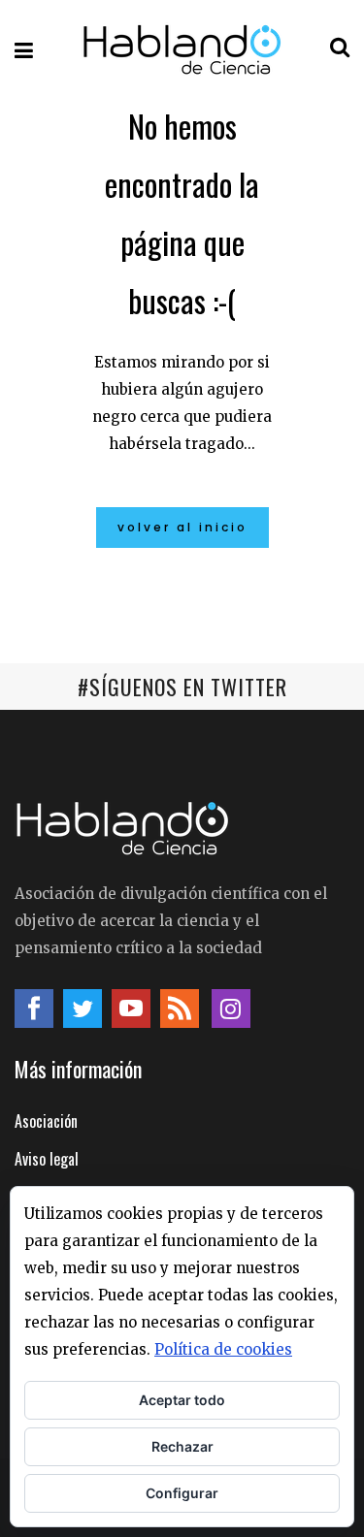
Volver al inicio (182, 527)
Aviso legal (47, 1158)
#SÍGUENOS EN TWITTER (182, 686)
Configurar (182, 1493)
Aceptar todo (182, 1400)
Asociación (46, 1121)
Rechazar (182, 1446)
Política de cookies (223, 1349)
